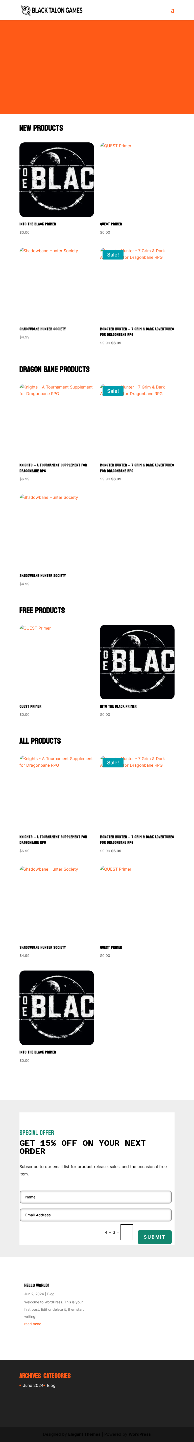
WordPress (140, 1434)
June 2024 (33, 1385)
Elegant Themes (84, 1434)
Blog (51, 1294)
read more (32, 1324)
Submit (155, 1237)
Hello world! (36, 1285)
